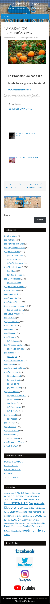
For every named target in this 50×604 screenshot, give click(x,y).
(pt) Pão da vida (14, 388)
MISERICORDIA (9, 523)
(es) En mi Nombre (15, 255)
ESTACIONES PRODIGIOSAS (27, 157)
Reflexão (7, 531)
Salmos (13, 531)
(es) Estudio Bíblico (12, 302)
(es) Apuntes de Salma (14, 244)
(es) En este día (11, 290)
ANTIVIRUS (19, 493)
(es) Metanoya (10, 337)
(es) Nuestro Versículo (13, 361)
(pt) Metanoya (13, 341)
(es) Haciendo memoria (14, 306)
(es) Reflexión (13, 403)
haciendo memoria (32, 512)
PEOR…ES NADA (12, 470)
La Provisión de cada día (21, 97)
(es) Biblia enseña (12, 252)
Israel (17, 516)
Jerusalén (30, 516)
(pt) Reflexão (12, 411)
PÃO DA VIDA (28, 526)
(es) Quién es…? (11, 431)
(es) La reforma (10, 325)
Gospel (20, 512)
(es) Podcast (9, 423)
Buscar (7, 215)
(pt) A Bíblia (12, 259)
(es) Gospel (12, 357)
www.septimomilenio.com (19, 90)
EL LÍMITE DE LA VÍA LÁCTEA (20, 109)
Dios (7, 507)
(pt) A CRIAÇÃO (11, 446)
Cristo (32, 499)
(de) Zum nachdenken (16, 396)
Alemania (7, 493)
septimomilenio (35, 97)
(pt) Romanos (13, 438)
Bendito (28, 493)
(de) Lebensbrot (14, 376)
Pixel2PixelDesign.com (25, 601)
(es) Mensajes (10, 333)
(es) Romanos (10, 434)
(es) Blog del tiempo (12, 267)
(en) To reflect (13, 399)
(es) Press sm (10, 427)
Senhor (19, 531)
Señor (7, 534)
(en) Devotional (10, 236)
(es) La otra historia (15, 310)
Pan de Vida (9, 526)
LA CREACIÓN (12, 519)
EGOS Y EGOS (11, 466)
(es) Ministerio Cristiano (14, 345)
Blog (39, 493)
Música (17, 523)
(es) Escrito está (11, 294)
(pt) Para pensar (14, 407)
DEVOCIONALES (16, 503)
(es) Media (8, 329)
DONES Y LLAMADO (13, 462)
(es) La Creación (26, 95)
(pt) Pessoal (12, 419)
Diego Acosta (36, 503)
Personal (19, 526)
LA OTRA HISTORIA (28, 520)
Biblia (34, 493)
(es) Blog (11, 271)
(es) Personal (10, 415)
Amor (12, 493)
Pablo (27, 523)
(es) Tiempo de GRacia (14, 442)
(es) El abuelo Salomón (14, 287)
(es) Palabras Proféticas (14, 368)
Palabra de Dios (39, 523)
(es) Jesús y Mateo (12, 314)
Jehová (23, 516)
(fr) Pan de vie (13, 384)
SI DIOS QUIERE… (12, 477)
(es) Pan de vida (11, 372)
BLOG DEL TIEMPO (14, 496)
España (26, 508)
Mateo (37, 520)
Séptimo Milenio (25, 4)
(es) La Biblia (10, 318)
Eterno (13, 511)
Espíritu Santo (34, 508)
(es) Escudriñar (10, 298)
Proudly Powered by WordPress (17, 598)
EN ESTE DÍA (16, 508)
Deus (37, 499)
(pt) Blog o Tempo (14, 275)
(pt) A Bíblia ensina (15, 263)
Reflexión (38, 526)
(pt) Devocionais (14, 283)
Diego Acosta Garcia (31, 38)
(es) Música (9, 353)
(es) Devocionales (12, 279)
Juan (44, 516)
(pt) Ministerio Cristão (16, 349)
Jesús (38, 515)
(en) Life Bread (13, 380)
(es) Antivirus (9, 240)
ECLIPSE (8, 473)
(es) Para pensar (11, 392)
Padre (32, 523)
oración (22, 523)
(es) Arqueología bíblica (14, 248)
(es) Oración (9, 364)
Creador (26, 499)
